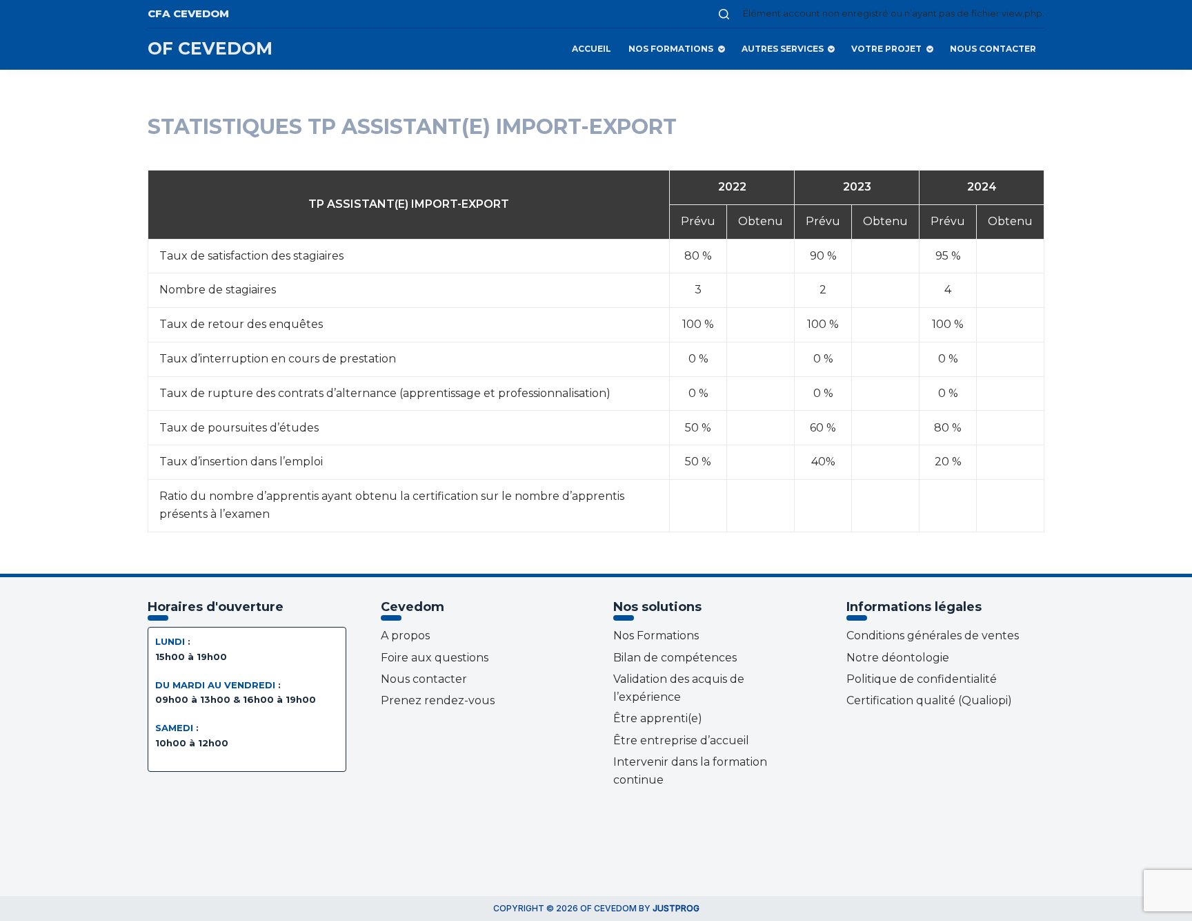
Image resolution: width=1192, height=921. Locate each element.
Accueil (591, 48)
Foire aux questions (434, 657)
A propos (405, 635)
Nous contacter (993, 48)
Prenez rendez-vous (438, 700)
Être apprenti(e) (657, 718)
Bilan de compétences (675, 657)
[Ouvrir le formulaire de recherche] (724, 14)
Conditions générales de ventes (932, 635)
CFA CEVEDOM (188, 13)
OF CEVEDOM (210, 48)
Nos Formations (670, 48)
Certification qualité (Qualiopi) (929, 700)
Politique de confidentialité (921, 679)
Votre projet (886, 48)
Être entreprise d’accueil (681, 740)
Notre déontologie (897, 657)
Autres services (783, 48)
